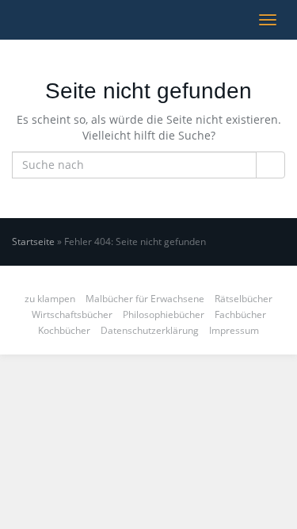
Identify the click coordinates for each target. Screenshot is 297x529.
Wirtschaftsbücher (72, 314)
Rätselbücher (243, 298)
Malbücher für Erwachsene (145, 298)
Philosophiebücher (163, 314)
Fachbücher (240, 314)
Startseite (33, 241)
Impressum (234, 330)
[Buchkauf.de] (12, 20)
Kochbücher (64, 330)
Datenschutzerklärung (150, 330)
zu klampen (50, 298)
